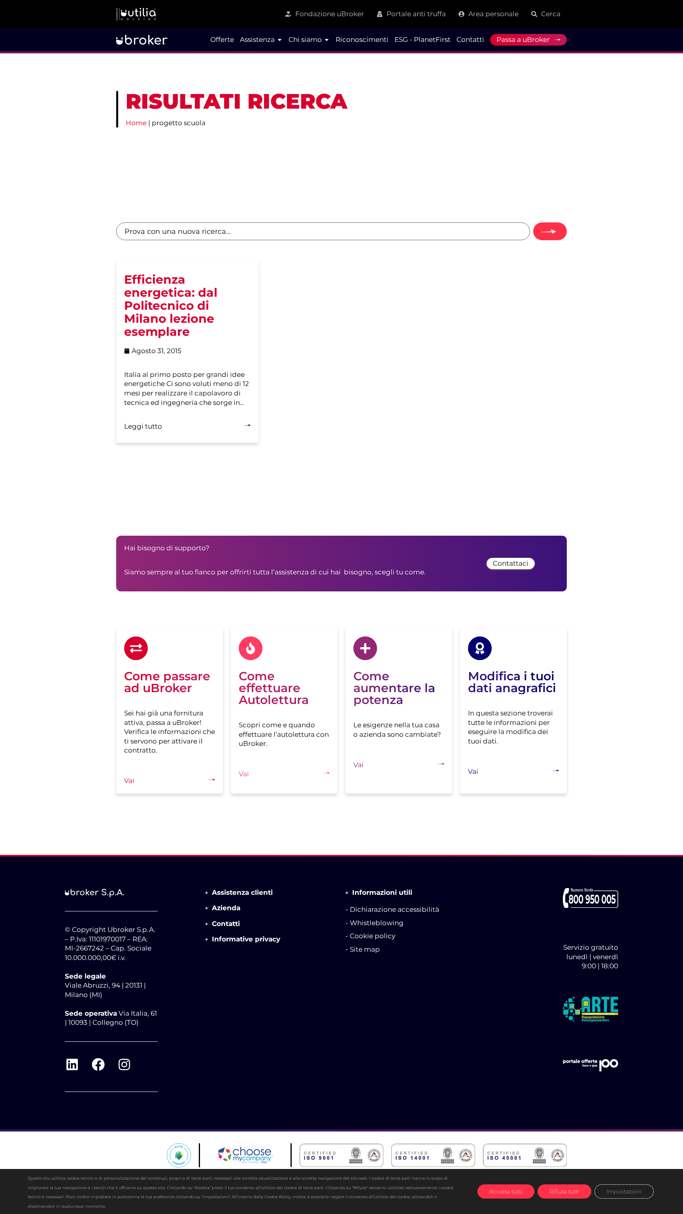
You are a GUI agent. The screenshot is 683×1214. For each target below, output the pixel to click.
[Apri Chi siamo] (327, 39)
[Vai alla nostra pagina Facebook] (98, 1065)
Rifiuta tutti (564, 1191)
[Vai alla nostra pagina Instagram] (124, 1065)
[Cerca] (550, 231)
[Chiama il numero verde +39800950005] (590, 898)
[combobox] (323, 231)
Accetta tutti (506, 1191)
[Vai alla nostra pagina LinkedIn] (72, 1065)
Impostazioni (624, 1191)
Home (136, 123)
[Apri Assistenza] (280, 39)
